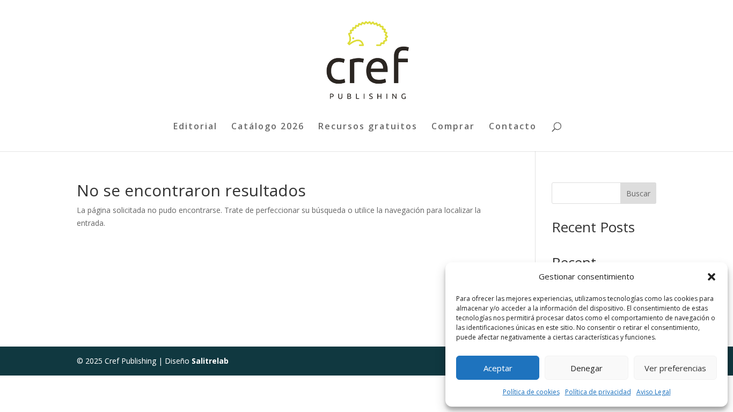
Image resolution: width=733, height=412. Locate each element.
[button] (711, 276)
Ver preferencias (675, 368)
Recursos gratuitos (367, 127)
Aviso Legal (653, 391)
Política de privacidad (598, 391)
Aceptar (497, 368)
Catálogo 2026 (267, 127)
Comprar (453, 127)
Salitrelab (210, 361)
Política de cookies (531, 391)
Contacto (513, 127)
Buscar (638, 193)
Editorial (195, 127)
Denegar (586, 368)
